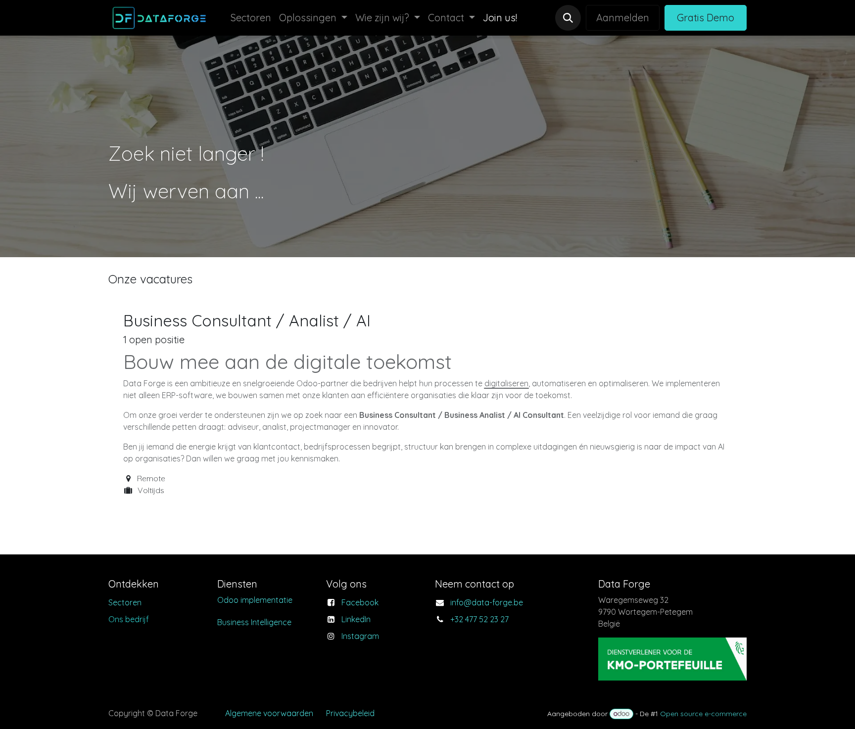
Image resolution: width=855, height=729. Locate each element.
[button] (568, 18)
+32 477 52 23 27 (479, 619)
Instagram (360, 636)
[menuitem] (251, 17)
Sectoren (125, 602)
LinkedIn (356, 619)
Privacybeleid (350, 713)
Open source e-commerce (703, 713)
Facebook (360, 602)
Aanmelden (622, 17)
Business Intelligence (254, 622)
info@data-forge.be (486, 602)
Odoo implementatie (254, 600)
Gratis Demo (705, 17)
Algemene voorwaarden (269, 713)
